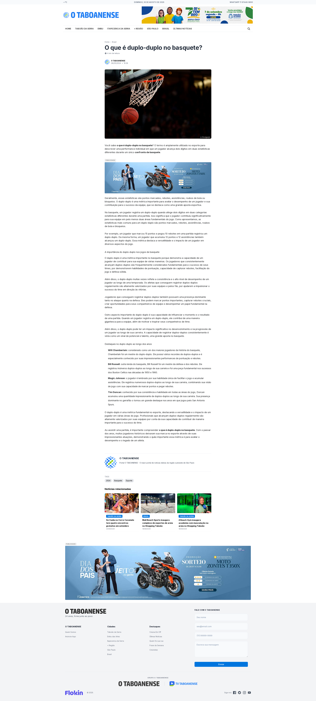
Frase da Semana (156, 645)
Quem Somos (70, 632)
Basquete (118, 481)
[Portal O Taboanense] (138, 683)
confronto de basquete (147, 152)
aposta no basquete (173, 336)
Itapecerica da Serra (118, 28)
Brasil (165, 28)
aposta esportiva (192, 205)
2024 (108, 481)
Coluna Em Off (155, 632)
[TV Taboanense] (183, 683)
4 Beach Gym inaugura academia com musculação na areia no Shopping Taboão (193, 523)
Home (68, 28)
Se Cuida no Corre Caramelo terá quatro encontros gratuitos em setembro (120, 523)
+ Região (138, 28)
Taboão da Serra (84, 28)
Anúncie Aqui (70, 636)
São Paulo (152, 28)
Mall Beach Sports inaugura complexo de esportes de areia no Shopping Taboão (157, 523)
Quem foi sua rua (156, 641)
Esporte (129, 481)
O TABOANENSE (118, 61)
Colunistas (153, 650)
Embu (100, 28)
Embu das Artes (113, 636)
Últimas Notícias (182, 28)
